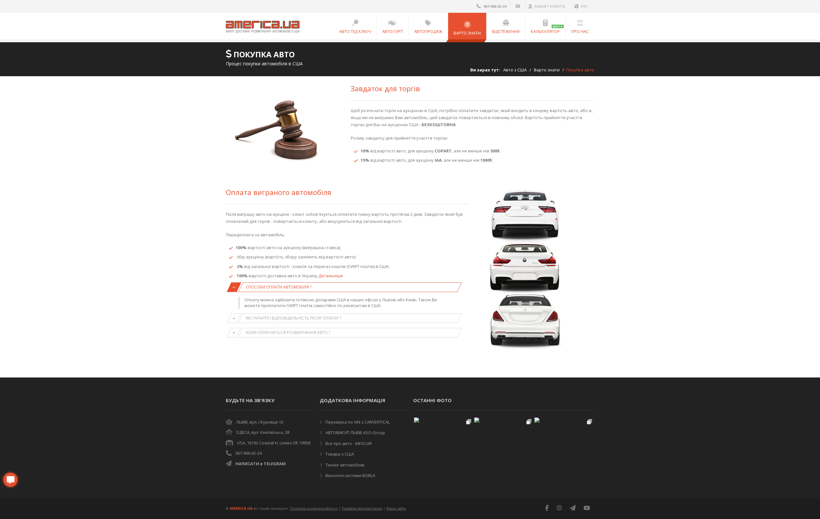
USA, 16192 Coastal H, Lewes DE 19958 (273, 443)
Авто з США (515, 70)
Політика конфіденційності (314, 508)
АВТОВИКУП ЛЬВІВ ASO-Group (354, 432)
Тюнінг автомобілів (344, 465)
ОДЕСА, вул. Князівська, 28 (262, 432)
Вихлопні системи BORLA (349, 475)
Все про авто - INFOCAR (348, 443)
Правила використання (362, 508)
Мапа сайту (396, 508)
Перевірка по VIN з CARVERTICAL (357, 422)
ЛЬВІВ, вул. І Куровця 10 (259, 422)
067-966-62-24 (248, 453)
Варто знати (547, 70)
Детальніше (330, 276)
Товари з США (339, 454)
